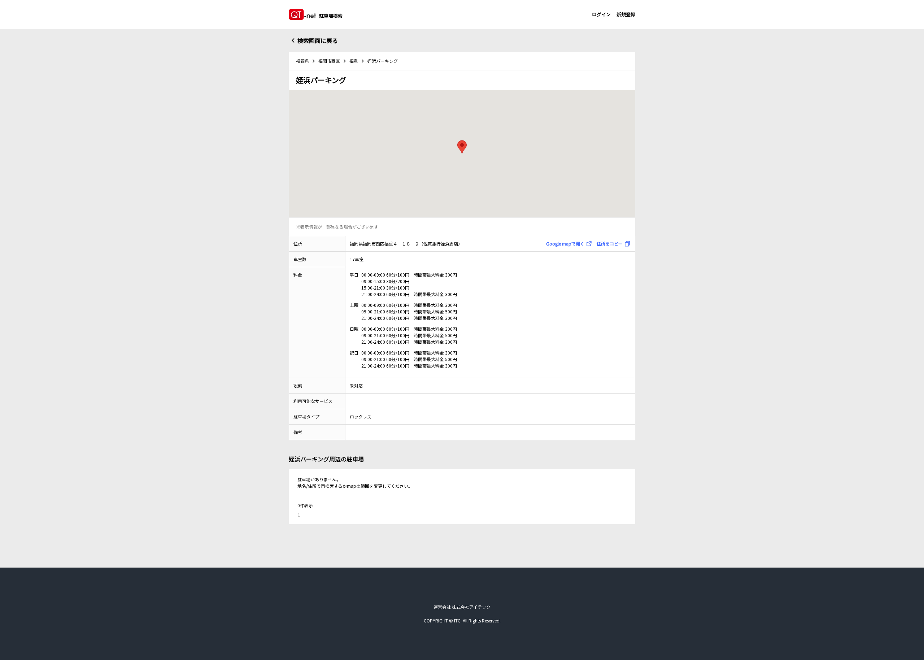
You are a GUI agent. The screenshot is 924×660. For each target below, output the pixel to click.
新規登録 (625, 14)
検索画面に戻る (317, 40)
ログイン (601, 14)
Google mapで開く (565, 243)
